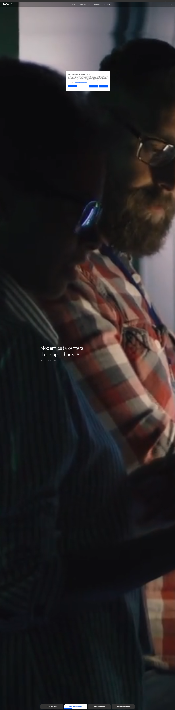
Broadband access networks (123, 707)
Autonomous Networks (99, 707)
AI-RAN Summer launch (52, 707)
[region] (88, 81)
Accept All (103, 86)
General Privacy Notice (83, 82)
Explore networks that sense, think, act (50, 361)
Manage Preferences (72, 86)
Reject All (93, 86)
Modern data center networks (75, 707)
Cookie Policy (77, 82)
